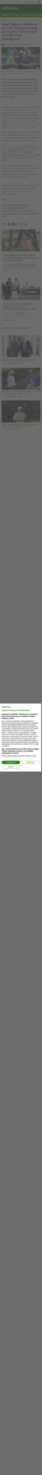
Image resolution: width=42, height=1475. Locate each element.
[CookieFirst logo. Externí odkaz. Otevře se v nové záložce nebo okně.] (6, 707)
